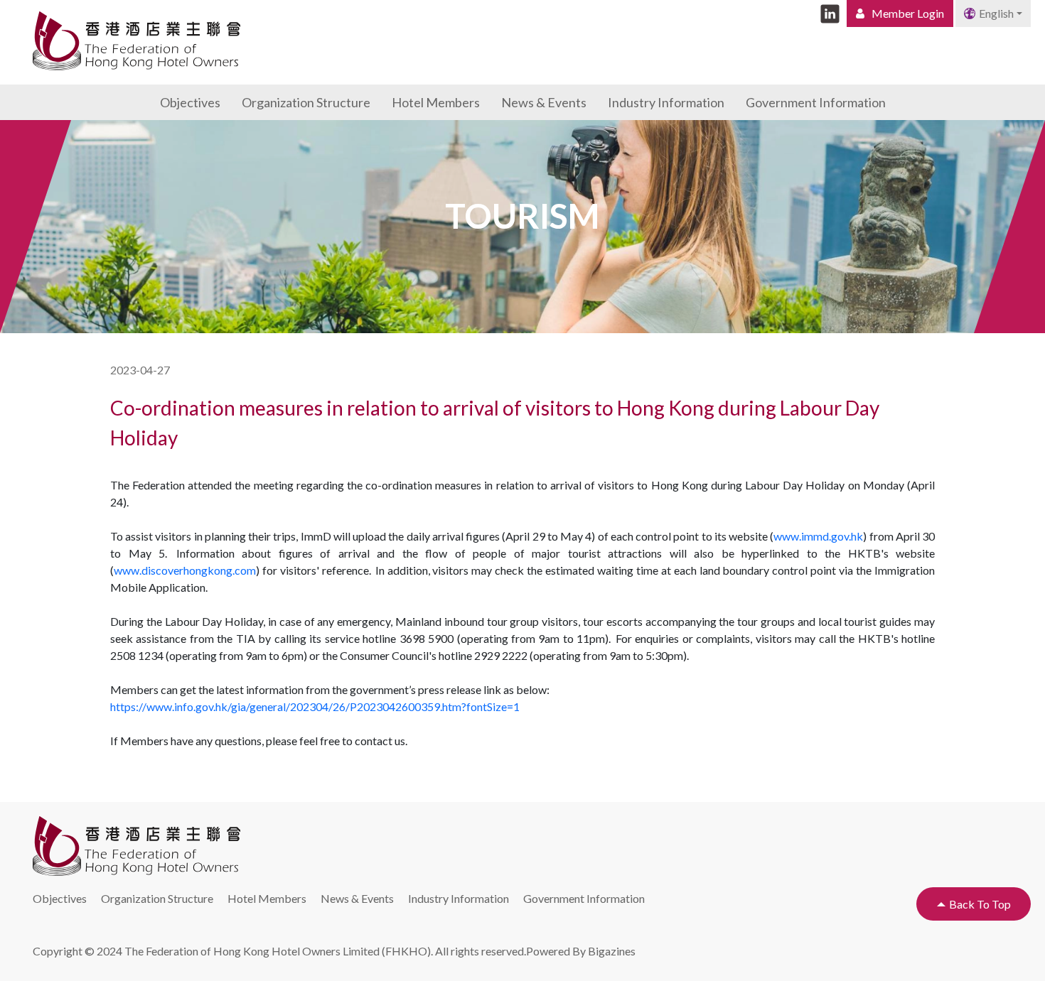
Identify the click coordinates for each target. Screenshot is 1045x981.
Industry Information (666, 102)
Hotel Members (436, 102)
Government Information (816, 102)
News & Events (543, 102)
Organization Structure (306, 102)
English (996, 13)
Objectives (190, 102)
